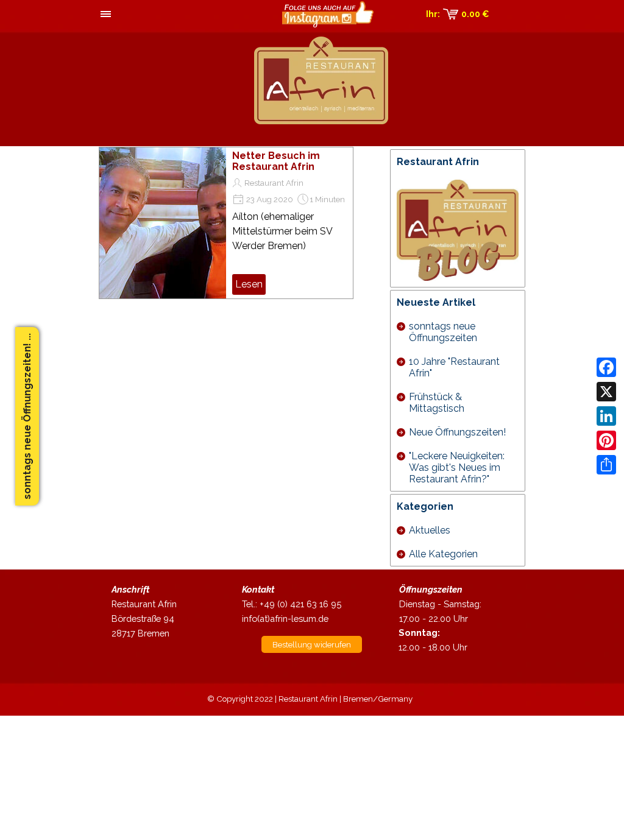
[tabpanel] (154, 611)
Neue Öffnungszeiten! (457, 432)
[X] (606, 391)
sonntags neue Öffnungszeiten (443, 332)
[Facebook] (606, 367)
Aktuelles (429, 530)
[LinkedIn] (606, 416)
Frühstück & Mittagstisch (436, 402)
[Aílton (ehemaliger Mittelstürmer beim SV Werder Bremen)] (162, 222)
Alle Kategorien (443, 554)
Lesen (249, 284)
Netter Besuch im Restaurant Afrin (276, 161)
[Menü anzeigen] (105, 14)
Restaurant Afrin (273, 183)
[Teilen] (606, 465)
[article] (226, 223)
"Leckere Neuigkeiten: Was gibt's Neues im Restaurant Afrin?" (457, 467)
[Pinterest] (606, 440)
